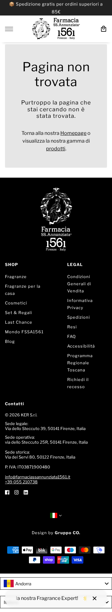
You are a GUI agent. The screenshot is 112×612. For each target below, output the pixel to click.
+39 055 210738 (21, 481)
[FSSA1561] (56, 29)
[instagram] (16, 492)
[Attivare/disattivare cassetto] (9, 29)
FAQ (71, 336)
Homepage (73, 133)
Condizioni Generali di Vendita (79, 283)
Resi (72, 326)
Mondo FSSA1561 (24, 331)
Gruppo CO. (67, 532)
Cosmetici (16, 302)
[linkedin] (25, 492)
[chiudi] (94, 598)
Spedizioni (78, 317)
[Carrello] (103, 28)
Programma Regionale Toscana (80, 362)
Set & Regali (18, 312)
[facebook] (7, 492)
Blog (10, 341)
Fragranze (16, 276)
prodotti (55, 149)
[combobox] (56, 583)
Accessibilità (81, 346)
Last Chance (18, 322)
